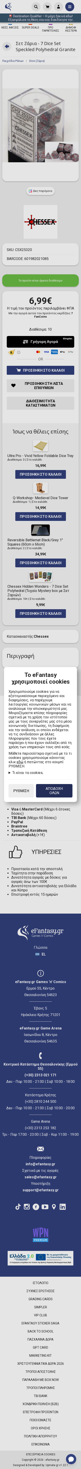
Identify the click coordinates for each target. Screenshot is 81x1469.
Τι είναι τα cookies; (27, 773)
